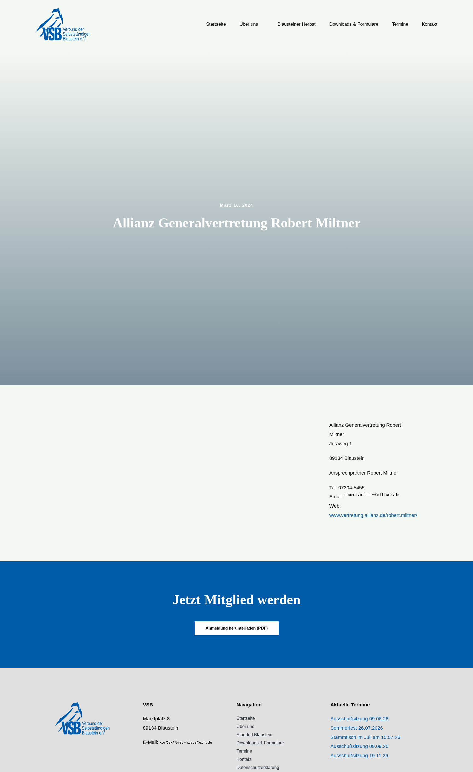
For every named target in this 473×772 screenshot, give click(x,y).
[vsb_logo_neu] (63, 10)
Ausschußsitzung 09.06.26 (359, 718)
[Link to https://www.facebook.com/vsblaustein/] (144, 754)
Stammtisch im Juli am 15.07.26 (365, 737)
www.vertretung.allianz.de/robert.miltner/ (373, 515)
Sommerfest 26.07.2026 (356, 728)
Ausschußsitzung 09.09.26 (359, 746)
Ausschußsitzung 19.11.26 (359, 755)
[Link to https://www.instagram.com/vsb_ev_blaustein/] (144, 765)
